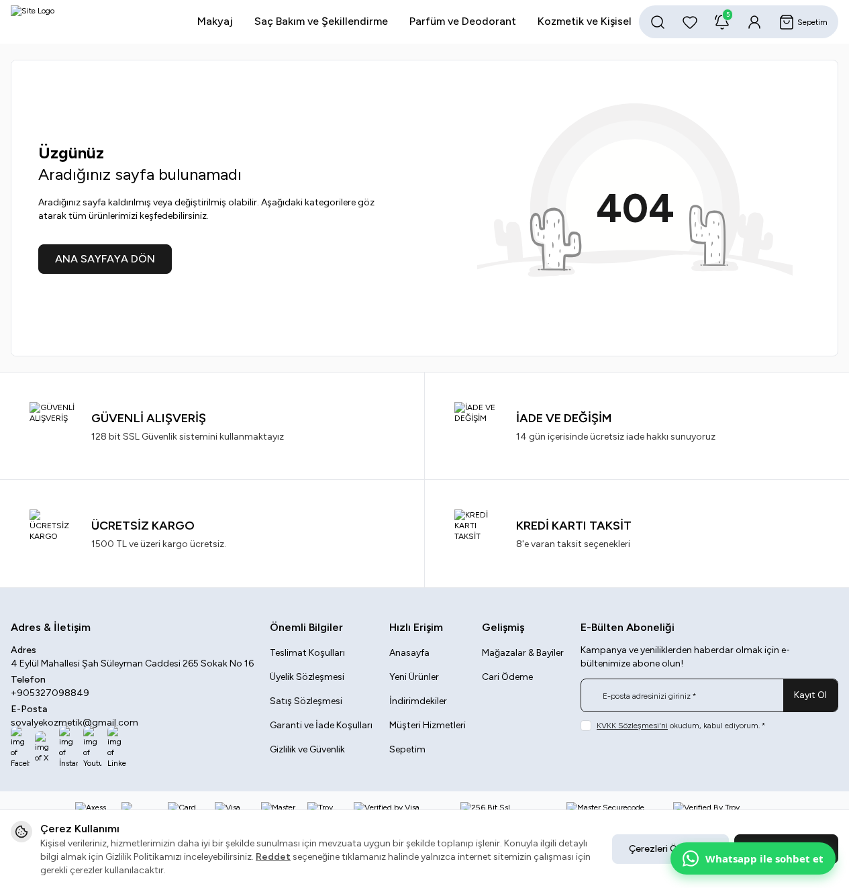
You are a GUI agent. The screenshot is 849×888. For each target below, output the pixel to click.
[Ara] (658, 22)
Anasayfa (409, 652)
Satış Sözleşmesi (306, 701)
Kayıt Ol (810, 695)
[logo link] (91, 21)
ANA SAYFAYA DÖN (105, 258)
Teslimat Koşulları (307, 652)
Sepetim (407, 749)
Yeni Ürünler (414, 677)
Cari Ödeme (507, 677)
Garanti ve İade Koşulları (321, 725)
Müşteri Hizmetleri (427, 725)
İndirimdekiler (418, 701)
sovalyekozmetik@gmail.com (74, 722)
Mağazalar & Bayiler (523, 652)
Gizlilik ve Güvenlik (307, 749)
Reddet (273, 856)
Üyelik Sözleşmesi (307, 677)
